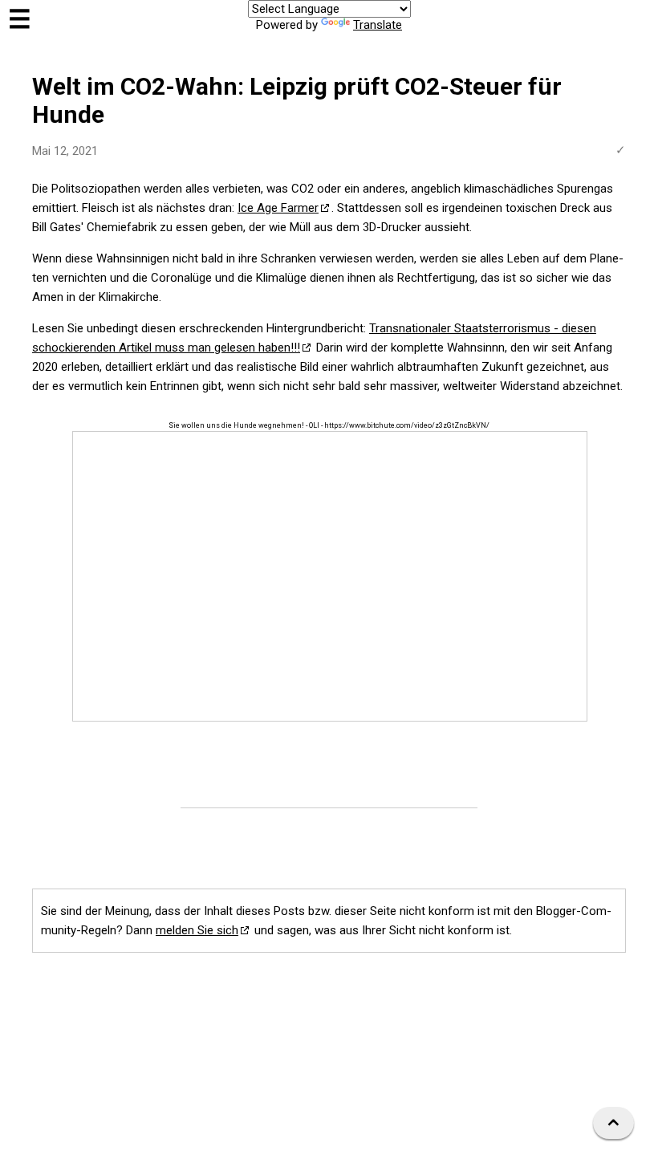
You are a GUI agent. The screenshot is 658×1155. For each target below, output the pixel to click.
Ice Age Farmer (278, 208)
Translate (377, 25)
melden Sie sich (197, 930)
